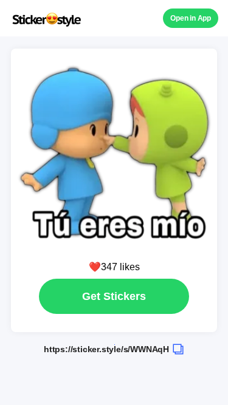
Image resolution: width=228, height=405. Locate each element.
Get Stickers (114, 296)
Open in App (190, 18)
